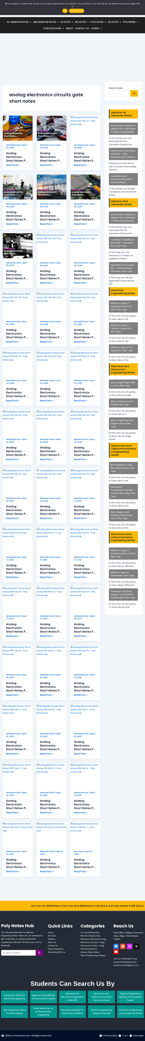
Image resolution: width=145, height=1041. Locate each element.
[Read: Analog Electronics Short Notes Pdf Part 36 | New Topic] (18, 187)
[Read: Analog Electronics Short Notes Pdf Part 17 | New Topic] (52, 540)
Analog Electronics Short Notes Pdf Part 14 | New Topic (51, 627)
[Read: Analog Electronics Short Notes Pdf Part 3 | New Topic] (18, 834)
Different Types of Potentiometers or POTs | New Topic (123, 553)
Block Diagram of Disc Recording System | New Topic (123, 468)
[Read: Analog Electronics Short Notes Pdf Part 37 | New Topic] (85, 128)
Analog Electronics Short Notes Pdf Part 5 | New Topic (51, 804)
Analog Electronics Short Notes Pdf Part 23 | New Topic (51, 451)
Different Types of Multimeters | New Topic (123, 574)
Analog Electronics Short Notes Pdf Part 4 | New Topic (85, 804)
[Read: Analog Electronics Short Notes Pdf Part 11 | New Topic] (52, 657)
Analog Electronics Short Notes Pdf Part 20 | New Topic (51, 510)
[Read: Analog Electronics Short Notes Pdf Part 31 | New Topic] (85, 245)
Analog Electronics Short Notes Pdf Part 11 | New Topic (51, 686)
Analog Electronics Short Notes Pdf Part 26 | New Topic (51, 392)
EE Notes (65, 21)
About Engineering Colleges (93, 955)
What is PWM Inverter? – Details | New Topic (123, 403)
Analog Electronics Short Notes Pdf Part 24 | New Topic (17, 451)
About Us (52, 942)
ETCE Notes (97, 21)
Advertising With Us (56, 952)
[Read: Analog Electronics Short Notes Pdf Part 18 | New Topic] (18, 540)
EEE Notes (80, 21)
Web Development (89, 949)
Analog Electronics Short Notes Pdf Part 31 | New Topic (85, 274)
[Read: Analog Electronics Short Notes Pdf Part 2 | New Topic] (52, 834)
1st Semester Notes (17, 21)
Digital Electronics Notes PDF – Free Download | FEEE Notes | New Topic (122, 268)
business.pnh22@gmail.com (126, 965)
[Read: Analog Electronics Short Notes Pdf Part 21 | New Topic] (18, 481)
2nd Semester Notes (44, 21)
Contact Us (82, 28)
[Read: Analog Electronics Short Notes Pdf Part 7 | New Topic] (85, 716)
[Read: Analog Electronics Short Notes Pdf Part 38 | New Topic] (52, 128)
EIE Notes (113, 21)
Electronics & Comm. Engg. (93, 942)
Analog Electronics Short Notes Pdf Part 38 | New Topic (51, 156)
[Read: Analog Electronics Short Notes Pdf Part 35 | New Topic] (52, 187)
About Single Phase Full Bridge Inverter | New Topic (122, 423)
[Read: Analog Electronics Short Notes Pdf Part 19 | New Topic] (85, 481)
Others (95, 28)
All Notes (52, 936)
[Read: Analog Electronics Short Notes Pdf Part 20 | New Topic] (52, 481)
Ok (65, 11)
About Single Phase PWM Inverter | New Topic (123, 384)
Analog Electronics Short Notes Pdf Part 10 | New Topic (85, 686)
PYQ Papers (129, 21)
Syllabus (51, 939)
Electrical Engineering (90, 936)
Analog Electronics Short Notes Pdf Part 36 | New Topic (17, 215)
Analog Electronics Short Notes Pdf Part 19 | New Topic (85, 510)
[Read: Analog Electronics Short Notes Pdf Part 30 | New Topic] (18, 304)
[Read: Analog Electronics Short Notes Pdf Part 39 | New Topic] (18, 128)
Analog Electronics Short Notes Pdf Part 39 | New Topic (17, 156)
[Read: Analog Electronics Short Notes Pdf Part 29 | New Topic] (52, 304)
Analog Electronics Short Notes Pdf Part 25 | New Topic (85, 392)
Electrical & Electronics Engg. (94, 939)
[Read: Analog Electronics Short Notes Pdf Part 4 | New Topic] (85, 775)
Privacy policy (76, 11)
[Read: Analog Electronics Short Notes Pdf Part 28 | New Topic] (85, 304)
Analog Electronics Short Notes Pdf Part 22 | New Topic (85, 451)
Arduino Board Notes (90, 952)
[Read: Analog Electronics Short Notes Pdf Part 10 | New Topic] (85, 657)
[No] (141, 7)
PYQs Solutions (52, 28)
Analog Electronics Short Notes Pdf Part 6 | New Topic (17, 804)
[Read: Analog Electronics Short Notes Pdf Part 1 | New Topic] (85, 834)
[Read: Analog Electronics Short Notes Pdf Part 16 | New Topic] (85, 540)
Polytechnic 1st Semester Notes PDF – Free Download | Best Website (123, 153)
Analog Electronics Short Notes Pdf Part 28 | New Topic (85, 333)
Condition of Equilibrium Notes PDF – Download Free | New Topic (122, 242)
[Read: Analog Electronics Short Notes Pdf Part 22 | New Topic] (85, 422)
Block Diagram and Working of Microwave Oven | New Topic (122, 515)
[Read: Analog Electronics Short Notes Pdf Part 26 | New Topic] (52, 363)
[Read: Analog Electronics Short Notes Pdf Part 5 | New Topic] (52, 775)
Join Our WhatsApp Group (125, 958)
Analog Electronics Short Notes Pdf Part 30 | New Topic (17, 333)
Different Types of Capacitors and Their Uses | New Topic (121, 306)
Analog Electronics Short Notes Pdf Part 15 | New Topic (17, 627)
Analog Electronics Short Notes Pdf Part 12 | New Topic (17, 686)
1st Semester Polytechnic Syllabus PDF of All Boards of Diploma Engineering (123, 128)
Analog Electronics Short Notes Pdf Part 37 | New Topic (85, 156)
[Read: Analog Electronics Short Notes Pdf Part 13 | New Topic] (85, 599)
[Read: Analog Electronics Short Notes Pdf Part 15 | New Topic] (18, 599)
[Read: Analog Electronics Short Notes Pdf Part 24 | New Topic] (18, 422)
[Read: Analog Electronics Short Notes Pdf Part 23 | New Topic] (52, 422)
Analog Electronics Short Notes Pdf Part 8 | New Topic (51, 745)
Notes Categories (55, 949)
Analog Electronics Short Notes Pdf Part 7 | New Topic (85, 745)
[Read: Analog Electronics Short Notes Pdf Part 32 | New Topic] (52, 245)
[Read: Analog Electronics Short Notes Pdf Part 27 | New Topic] (18, 363)
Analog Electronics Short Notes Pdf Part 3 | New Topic (17, 863)
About (69, 28)
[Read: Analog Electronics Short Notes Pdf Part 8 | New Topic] (52, 716)
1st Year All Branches (90, 932)
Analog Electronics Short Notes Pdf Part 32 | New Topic (51, 274)
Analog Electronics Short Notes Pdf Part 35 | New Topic (51, 215)
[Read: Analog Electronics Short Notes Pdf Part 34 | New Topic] (85, 187)
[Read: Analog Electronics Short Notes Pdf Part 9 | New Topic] (18, 716)
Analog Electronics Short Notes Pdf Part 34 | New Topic (85, 215)
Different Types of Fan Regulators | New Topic (122, 349)
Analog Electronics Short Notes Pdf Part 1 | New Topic (85, 863)
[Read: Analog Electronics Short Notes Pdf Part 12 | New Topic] (18, 657)
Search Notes (116, 88)
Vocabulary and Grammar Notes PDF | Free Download (121, 179)
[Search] (134, 93)
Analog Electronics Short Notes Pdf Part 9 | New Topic (17, 745)
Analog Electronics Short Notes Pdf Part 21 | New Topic (17, 510)
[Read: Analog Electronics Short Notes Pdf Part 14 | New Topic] (52, 599)
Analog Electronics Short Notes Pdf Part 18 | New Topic (17, 569)
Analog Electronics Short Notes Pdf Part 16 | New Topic (85, 569)
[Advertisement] (51, 62)
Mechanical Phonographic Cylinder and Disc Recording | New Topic (123, 492)
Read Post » (12, 165)
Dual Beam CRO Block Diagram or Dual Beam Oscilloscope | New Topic (123, 594)
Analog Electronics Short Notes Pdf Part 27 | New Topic (17, 392)
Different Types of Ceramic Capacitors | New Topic (121, 328)
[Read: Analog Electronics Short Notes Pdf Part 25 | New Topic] (85, 363)
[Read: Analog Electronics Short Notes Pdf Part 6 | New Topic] (18, 775)
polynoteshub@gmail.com (125, 962)
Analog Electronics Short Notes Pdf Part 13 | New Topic (85, 627)
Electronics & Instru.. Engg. (93, 945)
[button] (19, 22)
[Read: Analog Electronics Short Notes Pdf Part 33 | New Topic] (18, 245)
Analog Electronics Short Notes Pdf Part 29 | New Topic (51, 333)
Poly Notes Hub (17, 926)
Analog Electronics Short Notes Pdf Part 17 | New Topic (51, 569)
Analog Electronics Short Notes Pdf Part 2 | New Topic (51, 863)
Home (50, 932)
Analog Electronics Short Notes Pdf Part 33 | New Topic (17, 274)
